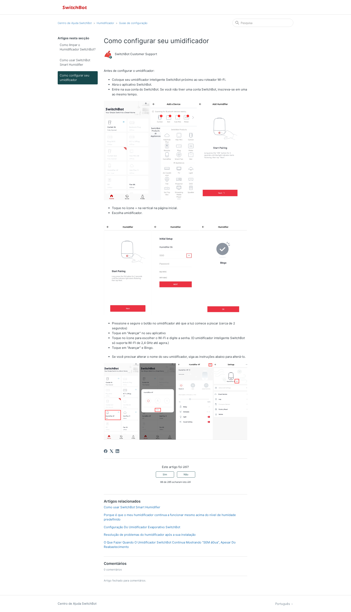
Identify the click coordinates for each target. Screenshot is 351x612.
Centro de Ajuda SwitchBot (75, 23)
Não (186, 474)
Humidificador (105, 23)
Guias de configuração (133, 23)
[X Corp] (111, 451)
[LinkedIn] (117, 451)
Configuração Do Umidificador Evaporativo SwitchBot (142, 527)
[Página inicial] (75, 7)
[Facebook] (105, 451)
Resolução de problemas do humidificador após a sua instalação (150, 535)
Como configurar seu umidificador (74, 77)
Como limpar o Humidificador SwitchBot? (77, 47)
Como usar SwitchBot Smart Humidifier (75, 62)
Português (283, 603)
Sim (165, 474)
